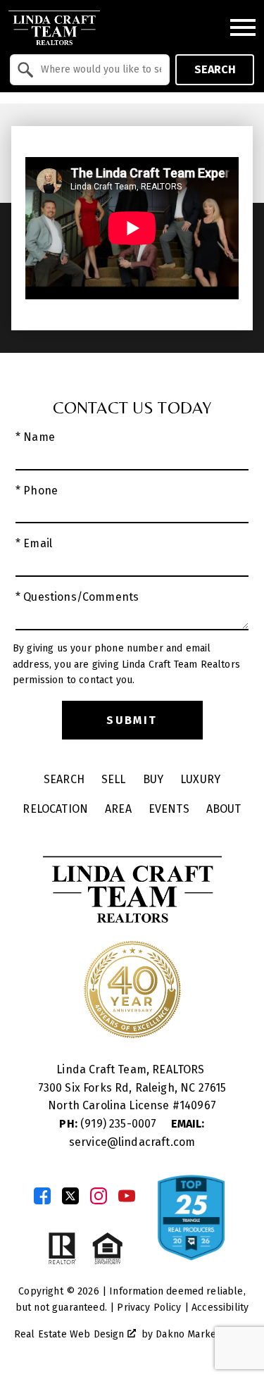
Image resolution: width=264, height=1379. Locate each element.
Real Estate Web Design (70, 1334)
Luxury (200, 779)
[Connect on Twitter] (70, 1195)
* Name (35, 437)
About (223, 809)
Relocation (55, 809)
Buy (153, 779)
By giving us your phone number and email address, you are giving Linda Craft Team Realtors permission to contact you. (126, 664)
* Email (33, 543)
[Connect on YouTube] (126, 1195)
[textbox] (98, 70)
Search (215, 69)
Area (118, 809)
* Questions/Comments (77, 597)
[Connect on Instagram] (98, 1195)
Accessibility (220, 1308)
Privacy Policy (149, 1308)
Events (169, 809)
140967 (198, 1105)
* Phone (36, 490)
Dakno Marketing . (201, 1334)
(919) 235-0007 (109, 1123)
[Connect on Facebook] (42, 1195)
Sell (113, 779)
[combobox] (90, 69)
